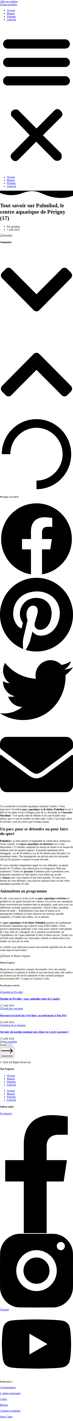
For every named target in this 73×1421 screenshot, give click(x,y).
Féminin (11, 16)
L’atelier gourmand (10, 1393)
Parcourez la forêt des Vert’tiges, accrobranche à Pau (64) (33, 1015)
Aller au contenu (9, 1)
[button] (36, 98)
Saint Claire (6, 1416)
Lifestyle (11, 19)
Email (3, 1044)
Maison (11, 13)
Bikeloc (4, 1405)
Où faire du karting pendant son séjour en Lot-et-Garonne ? (34, 1031)
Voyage (11, 10)
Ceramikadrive (8, 1387)
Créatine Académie (10, 1410)
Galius (3, 1399)
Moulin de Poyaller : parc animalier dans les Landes (30, 998)
